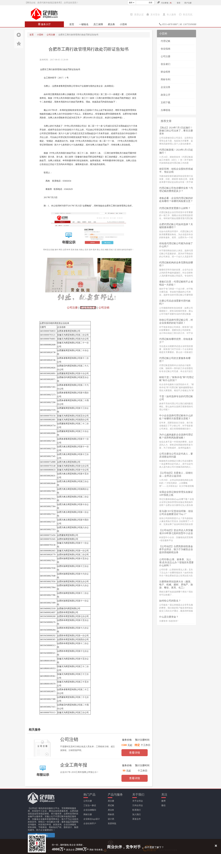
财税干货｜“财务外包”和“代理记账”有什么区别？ (176, 379)
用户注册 (188, 3)
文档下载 (165, 102)
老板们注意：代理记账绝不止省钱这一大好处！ (176, 283)
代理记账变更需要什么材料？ (174, 208)
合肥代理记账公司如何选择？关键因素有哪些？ (176, 226)
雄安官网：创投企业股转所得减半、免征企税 (176, 170)
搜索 (150, 3)
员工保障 (98, 24)
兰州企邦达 (137, 805)
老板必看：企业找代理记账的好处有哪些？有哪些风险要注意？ (176, 199)
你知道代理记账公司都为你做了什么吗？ (176, 245)
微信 (163, 805)
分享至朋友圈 (18, 34)
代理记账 (165, 41)
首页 (71, 24)
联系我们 (136, 810)
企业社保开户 (89, 823)
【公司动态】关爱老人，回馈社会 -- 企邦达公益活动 (176, 474)
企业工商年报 (73, 764)
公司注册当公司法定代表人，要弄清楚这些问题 (176, 455)
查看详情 (134, 752)
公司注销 (69, 739)
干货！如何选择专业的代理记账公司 (176, 398)
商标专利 (165, 79)
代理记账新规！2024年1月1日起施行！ (176, 151)
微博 (163, 801)
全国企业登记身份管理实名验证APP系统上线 (176, 493)
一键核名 (84, 24)
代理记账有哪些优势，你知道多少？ (176, 340)
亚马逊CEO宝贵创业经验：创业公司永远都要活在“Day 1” (176, 512)
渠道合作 (136, 819)
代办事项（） (167, 3)
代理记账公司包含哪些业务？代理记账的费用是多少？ (176, 189)
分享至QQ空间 (18, 43)
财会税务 (165, 71)
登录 (178, 3)
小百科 (123, 24)
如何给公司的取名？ (170, 600)
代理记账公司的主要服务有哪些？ (174, 359)
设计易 (111, 819)
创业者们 (165, 64)
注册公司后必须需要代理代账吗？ (174, 302)
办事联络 (165, 110)
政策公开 (165, 95)
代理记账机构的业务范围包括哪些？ (176, 264)
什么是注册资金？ (168, 617)
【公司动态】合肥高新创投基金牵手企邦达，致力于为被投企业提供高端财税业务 (176, 549)
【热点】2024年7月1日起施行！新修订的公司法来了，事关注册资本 (176, 130)
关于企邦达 (137, 801)
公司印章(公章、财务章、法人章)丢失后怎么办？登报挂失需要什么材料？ (176, 562)
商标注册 (87, 814)
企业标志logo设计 (91, 819)
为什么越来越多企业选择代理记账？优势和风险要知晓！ (176, 436)
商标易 (111, 814)
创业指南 (165, 48)
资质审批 (112, 823)
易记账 (111, 805)
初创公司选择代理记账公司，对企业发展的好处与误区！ (176, 321)
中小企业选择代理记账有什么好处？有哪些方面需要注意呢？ (176, 417)
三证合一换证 (89, 805)
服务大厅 (45, 24)
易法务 (111, 24)
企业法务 (165, 87)
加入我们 (136, 814)
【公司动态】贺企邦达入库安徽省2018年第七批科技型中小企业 (176, 532)
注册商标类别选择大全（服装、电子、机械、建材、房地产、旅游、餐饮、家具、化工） (176, 584)
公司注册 (51, 35)
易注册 (111, 801)
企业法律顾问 (89, 810)
